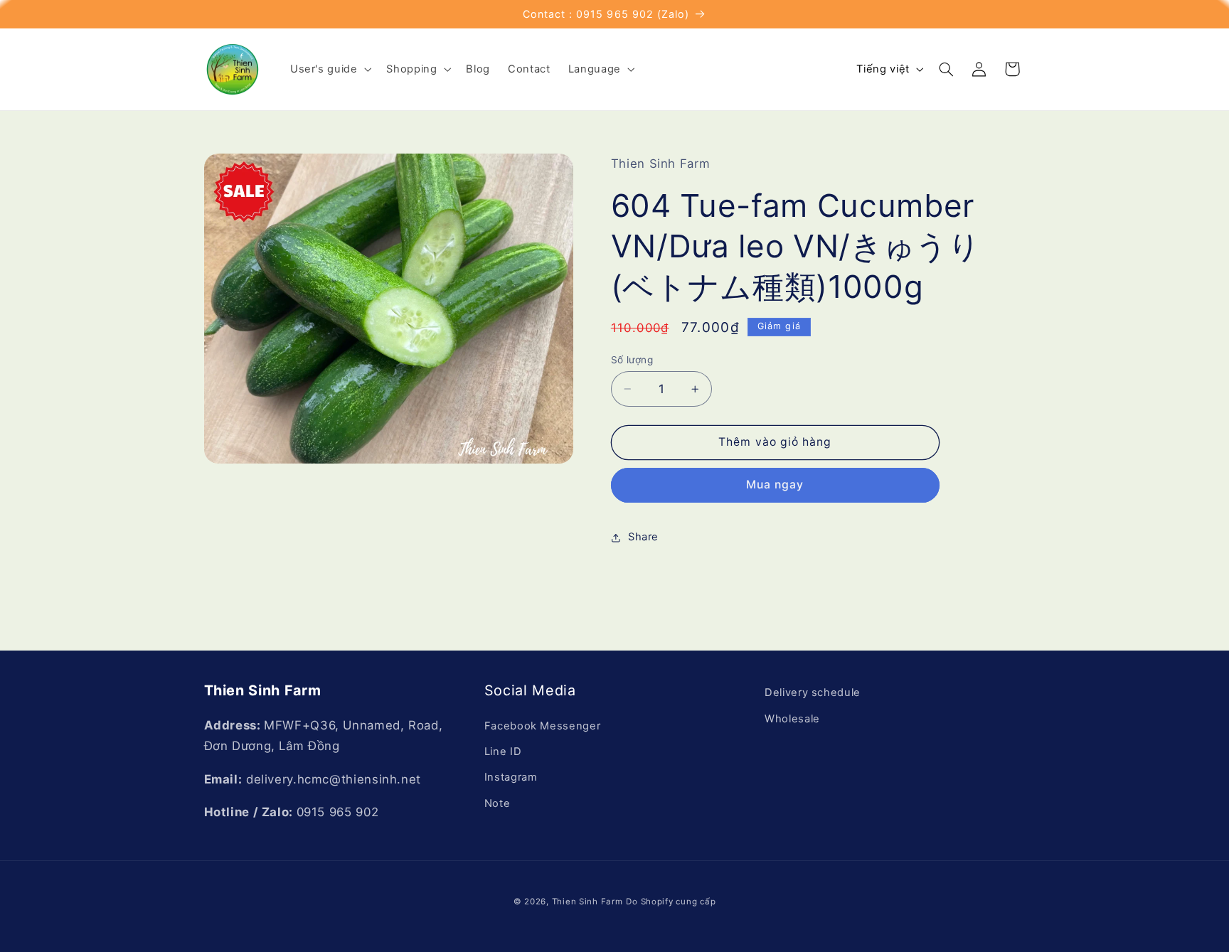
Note (497, 803)
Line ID (502, 751)
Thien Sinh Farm (587, 901)
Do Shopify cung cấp (670, 901)
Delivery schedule (813, 692)
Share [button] (643, 536)
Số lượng (632, 359)
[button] (329, 69)
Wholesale (792, 718)
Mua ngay (775, 484)
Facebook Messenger (542, 726)
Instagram (511, 777)
